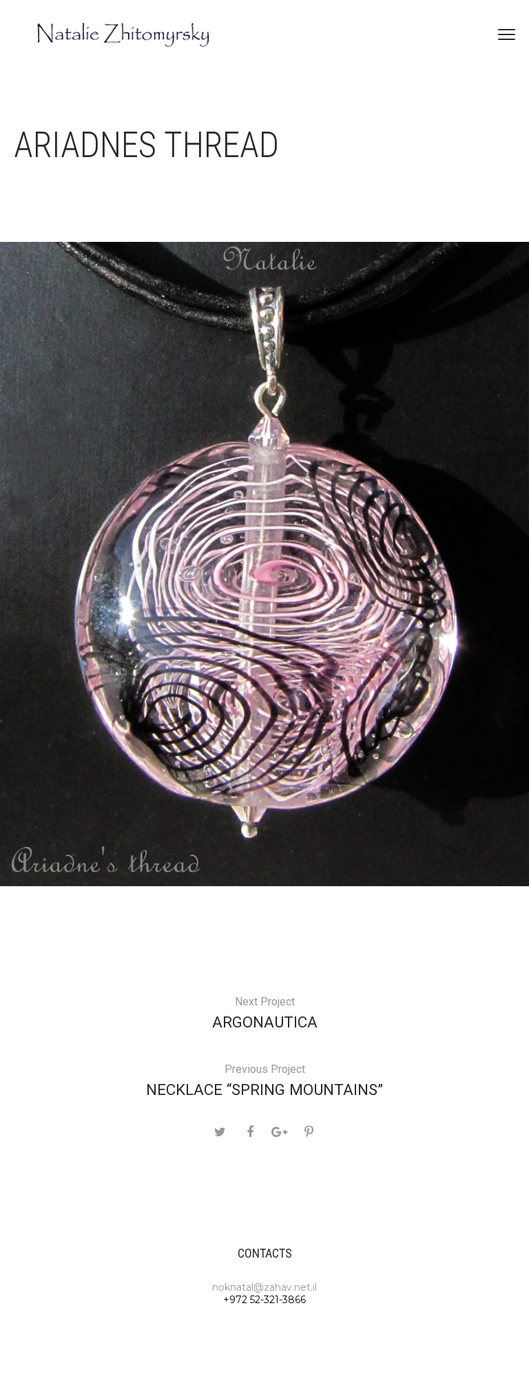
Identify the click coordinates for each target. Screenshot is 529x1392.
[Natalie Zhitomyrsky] (124, 34)
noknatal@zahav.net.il (264, 1287)
